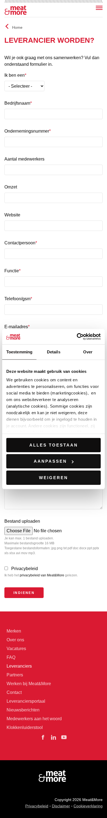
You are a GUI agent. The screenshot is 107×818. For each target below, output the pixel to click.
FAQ (11, 657)
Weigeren (53, 477)
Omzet (10, 187)
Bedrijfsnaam (17, 103)
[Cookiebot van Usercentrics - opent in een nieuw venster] (77, 336)
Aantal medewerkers (24, 159)
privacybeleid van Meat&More (42, 575)
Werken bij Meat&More (29, 683)
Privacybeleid (24, 568)
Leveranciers (19, 666)
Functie (11, 270)
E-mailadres (16, 326)
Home (17, 27)
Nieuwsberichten (23, 710)
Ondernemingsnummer (26, 131)
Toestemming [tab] (19, 351)
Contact (14, 692)
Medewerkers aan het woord (34, 718)
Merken (14, 631)
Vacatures (16, 648)
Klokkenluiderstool (25, 727)
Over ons (15, 639)
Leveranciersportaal (26, 701)
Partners (15, 675)
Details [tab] (53, 351)
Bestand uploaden (22, 521)
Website (12, 215)
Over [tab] (87, 351)
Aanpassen (50, 461)
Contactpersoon (19, 243)
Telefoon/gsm (17, 298)
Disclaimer (61, 806)
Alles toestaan (53, 444)
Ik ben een (14, 75)
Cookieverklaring (88, 806)
